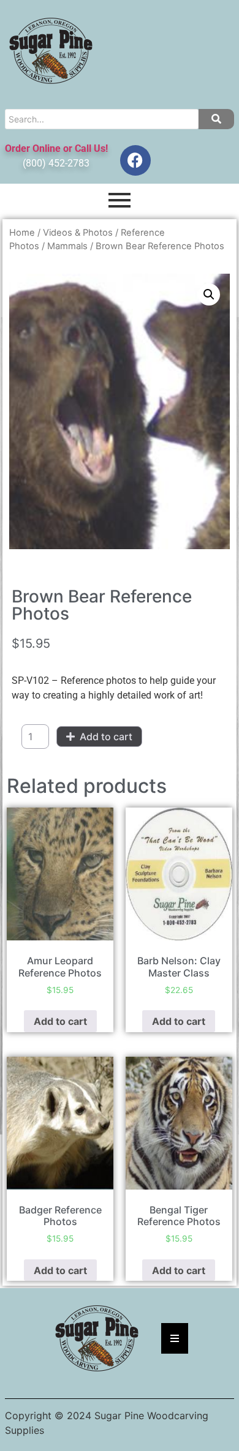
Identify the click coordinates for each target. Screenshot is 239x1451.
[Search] (216, 119)
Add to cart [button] (60, 1021)
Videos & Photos (78, 232)
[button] (209, 294)
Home (22, 232)
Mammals (67, 246)
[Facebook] (135, 160)
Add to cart (106, 736)
